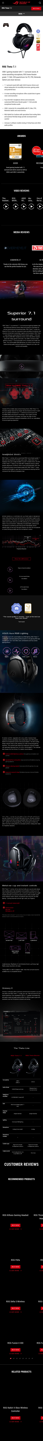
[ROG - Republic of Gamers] (21, 2)
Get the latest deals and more (13, 1390)
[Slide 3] (17, 1219)
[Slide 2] (14, 1219)
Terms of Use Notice (20, 1435)
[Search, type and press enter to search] (39, 3)
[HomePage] (3, 1377)
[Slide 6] (26, 1219)
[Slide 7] (29, 1219)
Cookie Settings (7, 1438)
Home (4, 1405)
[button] (3, 2)
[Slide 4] (20, 1219)
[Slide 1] (10, 1219)
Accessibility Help (8, 1415)
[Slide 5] (23, 1219)
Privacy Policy (7, 1435)
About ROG (5, 1400)
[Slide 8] (32, 1219)
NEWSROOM (5, 1410)
